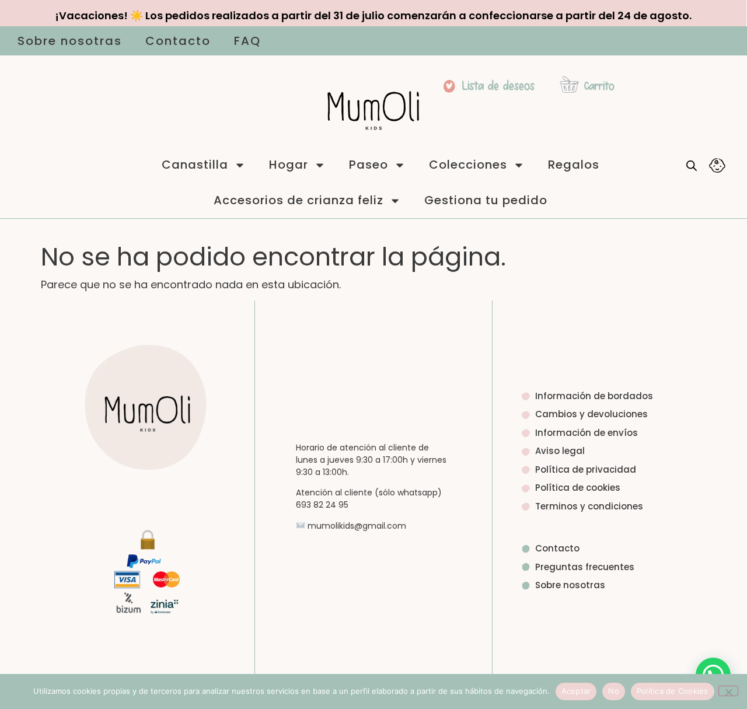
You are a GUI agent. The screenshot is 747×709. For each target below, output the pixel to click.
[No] (728, 691)
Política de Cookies (672, 691)
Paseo (368, 164)
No (613, 691)
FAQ (247, 41)
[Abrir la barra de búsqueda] (691, 165)
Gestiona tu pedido (485, 200)
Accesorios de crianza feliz (298, 200)
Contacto (178, 41)
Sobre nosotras (70, 41)
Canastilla (195, 164)
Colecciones (468, 164)
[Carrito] (569, 84)
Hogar (288, 164)
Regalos (573, 164)
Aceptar (576, 691)
